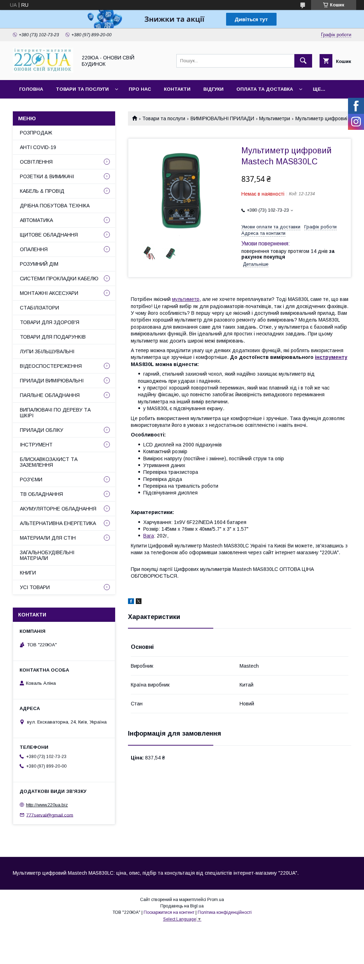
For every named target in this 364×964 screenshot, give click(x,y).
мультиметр (185, 299)
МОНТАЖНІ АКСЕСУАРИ (49, 293)
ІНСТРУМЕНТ (36, 444)
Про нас (140, 89)
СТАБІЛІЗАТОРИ (39, 308)
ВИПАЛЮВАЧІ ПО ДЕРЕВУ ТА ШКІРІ (55, 412)
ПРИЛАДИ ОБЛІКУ (41, 430)
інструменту (331, 357)
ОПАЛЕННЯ (34, 249)
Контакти (177, 89)
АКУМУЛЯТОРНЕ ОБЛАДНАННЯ (58, 509)
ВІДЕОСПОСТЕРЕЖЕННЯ (51, 366)
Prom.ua (215, 899)
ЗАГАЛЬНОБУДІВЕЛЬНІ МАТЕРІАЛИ (47, 555)
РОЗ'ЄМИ (31, 479)
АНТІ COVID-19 (38, 147)
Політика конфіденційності (225, 912)
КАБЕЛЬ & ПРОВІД (42, 191)
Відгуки (213, 89)
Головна (31, 89)
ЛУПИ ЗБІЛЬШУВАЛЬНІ (47, 351)
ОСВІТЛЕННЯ (36, 162)
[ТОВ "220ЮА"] (43, 71)
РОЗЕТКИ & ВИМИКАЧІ (47, 176)
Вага (148, 536)
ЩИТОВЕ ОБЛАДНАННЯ (49, 235)
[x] (138, 602)
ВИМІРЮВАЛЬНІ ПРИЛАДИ (222, 118)
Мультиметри (274, 118)
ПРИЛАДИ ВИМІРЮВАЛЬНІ (52, 380)
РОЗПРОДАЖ (36, 133)
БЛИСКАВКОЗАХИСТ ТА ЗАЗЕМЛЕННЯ (48, 462)
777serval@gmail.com (49, 814)
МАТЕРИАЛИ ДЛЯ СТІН (48, 538)
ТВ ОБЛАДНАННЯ (41, 494)
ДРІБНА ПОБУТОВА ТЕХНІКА (55, 205)
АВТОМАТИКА (36, 220)
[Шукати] (303, 61)
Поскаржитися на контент (169, 912)
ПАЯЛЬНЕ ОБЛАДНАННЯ (50, 395)
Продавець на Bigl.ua (182, 906)
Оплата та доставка (264, 89)
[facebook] (131, 602)
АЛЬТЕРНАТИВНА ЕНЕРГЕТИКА (58, 523)
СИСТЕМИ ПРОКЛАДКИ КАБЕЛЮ (59, 278)
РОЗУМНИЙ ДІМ (39, 264)
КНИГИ (28, 573)
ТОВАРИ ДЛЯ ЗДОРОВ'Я (49, 322)
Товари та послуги (82, 89)
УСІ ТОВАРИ (35, 587)
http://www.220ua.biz (47, 804)
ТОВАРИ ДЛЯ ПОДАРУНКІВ (53, 337)
